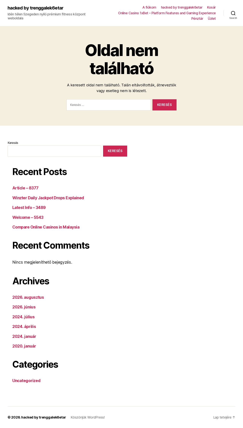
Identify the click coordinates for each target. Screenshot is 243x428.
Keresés (13, 143)
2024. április (24, 326)
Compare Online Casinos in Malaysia (45, 227)
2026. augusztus (28, 297)
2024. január (24, 336)
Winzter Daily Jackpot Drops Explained (48, 197)
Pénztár (197, 18)
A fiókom (149, 7)
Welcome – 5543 (27, 217)
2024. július (23, 316)
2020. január (24, 346)
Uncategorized (26, 380)
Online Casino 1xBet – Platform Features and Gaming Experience (167, 13)
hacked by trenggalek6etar (35, 8)
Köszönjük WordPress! (88, 417)
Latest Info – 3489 (29, 207)
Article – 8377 (25, 188)
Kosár (211, 7)
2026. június (24, 307)
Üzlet (212, 18)
